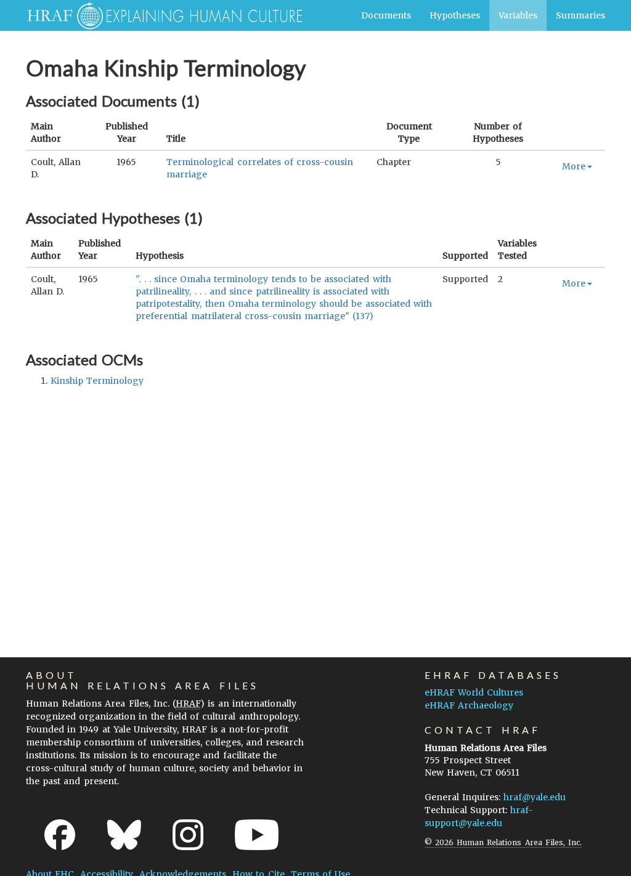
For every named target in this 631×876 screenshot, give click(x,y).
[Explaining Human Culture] (160, 15)
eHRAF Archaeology (469, 705)
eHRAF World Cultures (474, 692)
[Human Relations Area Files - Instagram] (187, 834)
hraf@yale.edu (534, 797)
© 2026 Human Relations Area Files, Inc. (503, 842)
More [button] (573, 166)
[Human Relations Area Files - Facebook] (59, 834)
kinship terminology (97, 380)
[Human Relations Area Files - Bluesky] (124, 834)
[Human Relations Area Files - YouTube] (257, 834)
